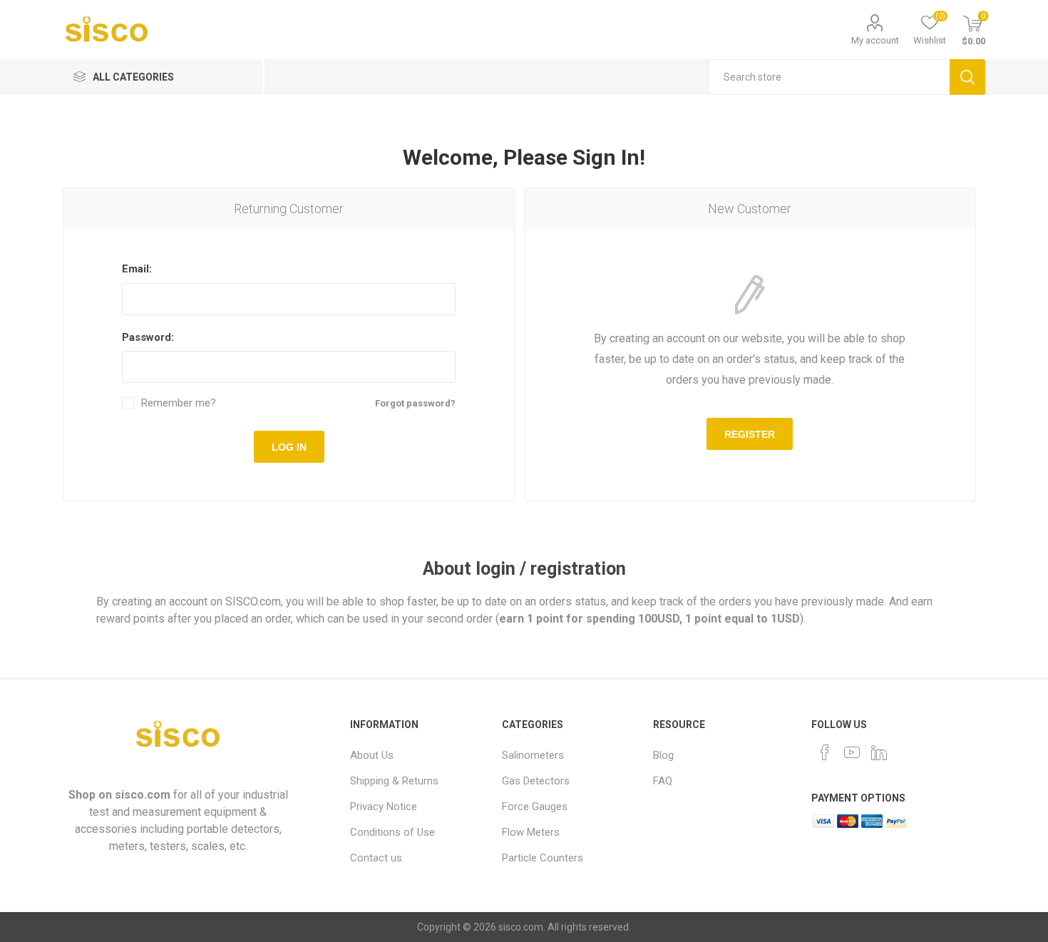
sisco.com (142, 795)
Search (967, 77)
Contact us (376, 857)
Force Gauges (534, 806)
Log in (289, 447)
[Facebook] (824, 752)
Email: (137, 268)
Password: (148, 337)
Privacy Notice (383, 806)
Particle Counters (542, 857)
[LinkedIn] (879, 752)
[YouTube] (852, 752)
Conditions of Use (392, 832)
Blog (663, 755)
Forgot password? (415, 403)
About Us (372, 755)
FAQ (662, 780)
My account (875, 40)
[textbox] (829, 77)
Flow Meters (531, 832)
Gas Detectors (536, 780)
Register (749, 434)
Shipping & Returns (394, 780)
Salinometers (533, 755)
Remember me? (178, 403)
